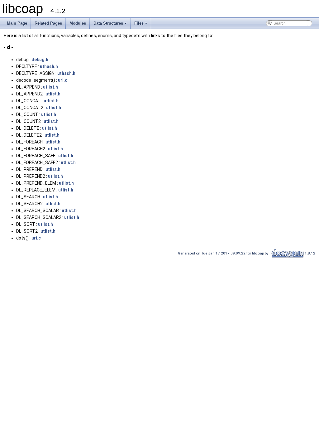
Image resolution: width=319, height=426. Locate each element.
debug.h (39, 59)
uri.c (62, 80)
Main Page (17, 23)
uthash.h (49, 66)
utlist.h (50, 87)
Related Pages (48, 23)
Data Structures (110, 25)
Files (141, 25)
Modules (77, 23)
